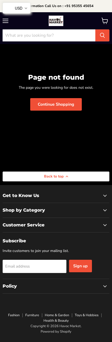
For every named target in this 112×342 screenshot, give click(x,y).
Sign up (80, 266)
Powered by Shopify (56, 331)
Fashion (14, 315)
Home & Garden (57, 315)
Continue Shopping (56, 104)
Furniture (32, 315)
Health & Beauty (56, 320)
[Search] (102, 35)
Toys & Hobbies (86, 315)
